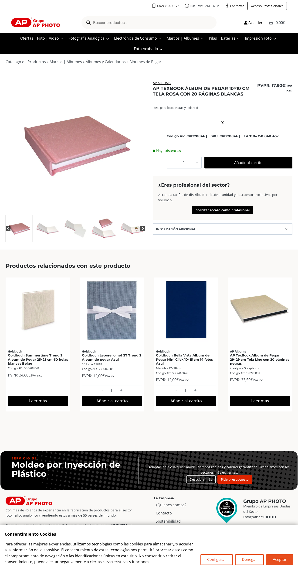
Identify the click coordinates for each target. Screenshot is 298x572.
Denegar (249, 559)
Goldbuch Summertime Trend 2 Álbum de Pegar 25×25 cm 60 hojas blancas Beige (38, 359)
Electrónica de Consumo (135, 38)
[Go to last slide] (8, 228)
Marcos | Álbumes (183, 38)
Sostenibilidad (168, 521)
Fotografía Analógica (87, 38)
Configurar (216, 559)
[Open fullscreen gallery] (140, 209)
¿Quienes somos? (171, 504)
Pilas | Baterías (222, 38)
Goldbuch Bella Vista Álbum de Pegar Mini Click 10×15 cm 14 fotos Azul (184, 359)
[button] (19, 228)
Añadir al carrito (248, 162)
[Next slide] (142, 228)
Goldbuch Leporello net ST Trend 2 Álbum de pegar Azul (111, 357)
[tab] (66, 209)
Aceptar (280, 559)
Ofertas (26, 38)
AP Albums (162, 83)
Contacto (164, 513)
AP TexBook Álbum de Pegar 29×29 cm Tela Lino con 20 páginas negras (259, 359)
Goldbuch (15, 351)
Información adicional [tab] (176, 229)
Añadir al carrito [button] (112, 401)
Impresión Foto (258, 38)
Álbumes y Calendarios (106, 61)
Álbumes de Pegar (145, 61)
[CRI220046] (75, 144)
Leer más (38, 401)
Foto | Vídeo (48, 38)
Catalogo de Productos (26, 61)
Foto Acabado (146, 48)
